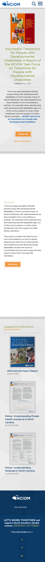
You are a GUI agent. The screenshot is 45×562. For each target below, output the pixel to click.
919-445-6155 (21, 507)
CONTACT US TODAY (26, 525)
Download (23, 134)
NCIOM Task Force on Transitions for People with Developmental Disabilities (24, 119)
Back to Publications (22, 141)
